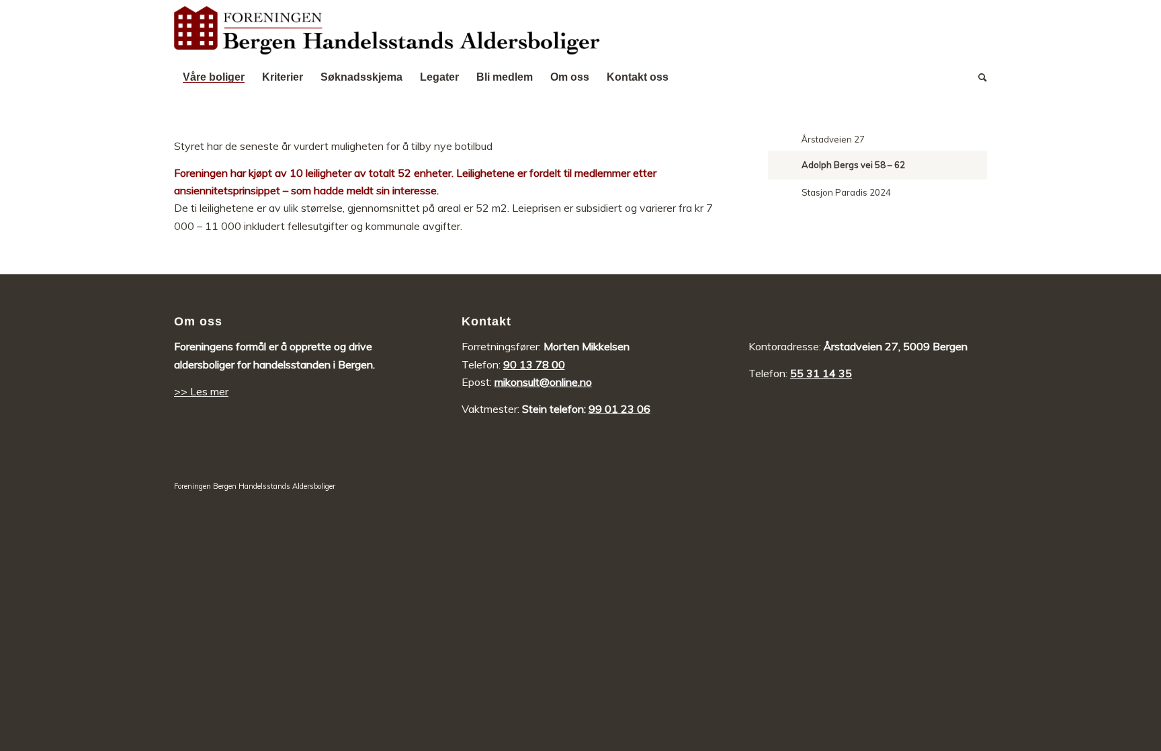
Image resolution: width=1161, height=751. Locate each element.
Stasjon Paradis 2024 (846, 192)
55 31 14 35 (821, 373)
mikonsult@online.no (543, 382)
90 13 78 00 (534, 364)
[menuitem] (213, 77)
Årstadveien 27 (833, 139)
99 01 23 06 (619, 409)
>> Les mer (201, 391)
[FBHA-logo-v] (387, 30)
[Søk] (978, 77)
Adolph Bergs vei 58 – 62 (853, 164)
